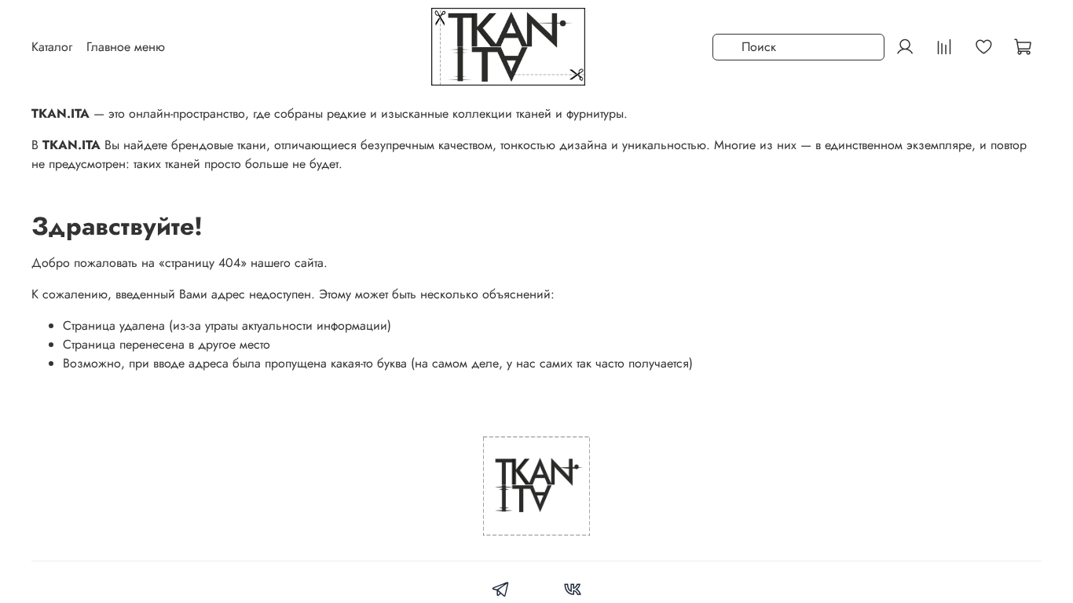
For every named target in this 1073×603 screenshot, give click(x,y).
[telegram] (500, 591)
